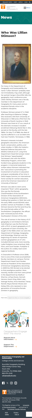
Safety (7, 414)
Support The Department (9, 345)
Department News (13, 297)
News (6, 17)
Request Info (7, 2)
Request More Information (9, 338)
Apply (21, 2)
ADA (6, 412)
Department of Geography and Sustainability (13, 357)
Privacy (16, 412)
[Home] (12, 393)
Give (25, 2)
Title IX (17, 414)
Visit (15, 2)
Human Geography (25, 297)
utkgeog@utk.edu (9, 375)
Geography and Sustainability (12, 8)
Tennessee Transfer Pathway (16, 409)
